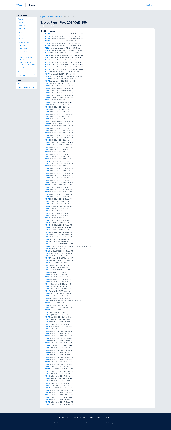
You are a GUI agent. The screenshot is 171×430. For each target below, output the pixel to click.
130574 (47, 319)
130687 (47, 130)
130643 (47, 225)
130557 (47, 355)
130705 (47, 95)
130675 (47, 154)
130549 (47, 374)
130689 (47, 128)
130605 (47, 281)
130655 (47, 199)
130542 (47, 385)
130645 (47, 220)
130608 (47, 274)
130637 (47, 237)
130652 (47, 204)
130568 (47, 331)
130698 (47, 109)
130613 (47, 263)
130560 (47, 348)
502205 (47, 38)
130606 (47, 279)
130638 (47, 234)
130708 (47, 88)
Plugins (32, 4)
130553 (47, 364)
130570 (47, 329)
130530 (47, 404)
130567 (47, 333)
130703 (47, 100)
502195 (47, 62)
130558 (47, 352)
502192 (47, 69)
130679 (47, 147)
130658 (47, 192)
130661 (47, 185)
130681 (47, 145)
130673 (47, 159)
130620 (47, 253)
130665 (47, 175)
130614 (47, 260)
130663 (47, 180)
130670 (47, 164)
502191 (47, 71)
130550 (47, 371)
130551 (47, 369)
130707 (47, 90)
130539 (47, 390)
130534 (47, 397)
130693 (47, 119)
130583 (47, 305)
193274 (47, 74)
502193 (47, 67)
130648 (47, 213)
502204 (48, 41)
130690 (47, 126)
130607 (47, 277)
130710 (47, 83)
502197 (47, 57)
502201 (47, 48)
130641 (47, 227)
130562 (47, 343)
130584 (47, 303)
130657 (47, 194)
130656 (47, 197)
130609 (47, 272)
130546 (47, 378)
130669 (47, 166)
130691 (47, 123)
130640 (47, 230)
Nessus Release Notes (54, 17)
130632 (47, 246)
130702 (47, 102)
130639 (47, 232)
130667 (47, 171)
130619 (47, 255)
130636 (47, 239)
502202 (48, 45)
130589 (47, 300)
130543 (47, 383)
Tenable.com (63, 417)
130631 (47, 248)
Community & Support (79, 417)
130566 (47, 336)
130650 (47, 208)
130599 (47, 296)
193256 (47, 78)
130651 (47, 206)
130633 (47, 244)
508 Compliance (111, 423)
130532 (47, 402)
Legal (101, 423)
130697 (47, 112)
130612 (47, 265)
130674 (47, 156)
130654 (47, 201)
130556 (47, 357)
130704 (47, 97)
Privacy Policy (90, 423)
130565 (47, 338)
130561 (47, 345)
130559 (47, 350)
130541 (47, 388)
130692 (47, 121)
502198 (47, 55)
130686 (47, 133)
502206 (47, 36)
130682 (47, 142)
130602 (47, 289)
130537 (47, 395)
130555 (47, 359)
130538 (47, 392)
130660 (47, 187)
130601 (47, 291)
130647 (47, 215)
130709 (47, 86)
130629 (47, 251)
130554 (47, 362)
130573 (47, 322)
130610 (47, 270)
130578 (47, 315)
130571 (47, 326)
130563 (47, 341)
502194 (47, 64)
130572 (47, 324)
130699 (47, 107)
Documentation (95, 417)
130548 (47, 376)
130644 (47, 222)
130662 (47, 182)
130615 (47, 258)
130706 (47, 93)
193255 (47, 81)
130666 (47, 173)
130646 (47, 218)
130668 (47, 168)
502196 (47, 60)
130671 (47, 161)
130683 (47, 140)
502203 (47, 43)
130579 (47, 312)
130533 (47, 399)
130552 (47, 366)
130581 (47, 310)
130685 (47, 135)
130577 (47, 317)
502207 (47, 34)
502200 (48, 50)
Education (108, 417)
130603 (47, 286)
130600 (47, 293)
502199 (47, 53)
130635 (47, 241)
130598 (47, 298)
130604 (47, 284)
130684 (47, 138)
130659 (47, 189)
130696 (47, 114)
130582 (47, 307)
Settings (149, 5)
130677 (47, 149)
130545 (47, 381)
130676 (47, 152)
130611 (47, 267)
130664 (47, 178)
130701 (47, 104)
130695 (47, 116)
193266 (47, 76)
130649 (47, 211)
